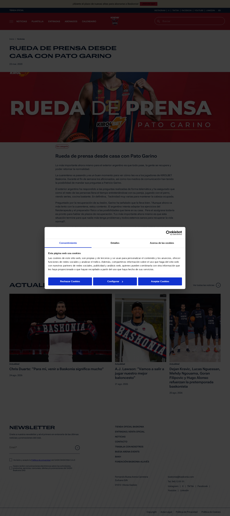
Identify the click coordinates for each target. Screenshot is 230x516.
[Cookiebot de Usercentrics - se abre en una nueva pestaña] (168, 233)
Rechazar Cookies (70, 281)
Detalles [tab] (115, 243)
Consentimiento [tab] (68, 243)
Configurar (113, 281)
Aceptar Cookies (160, 281)
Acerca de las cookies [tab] (162, 243)
